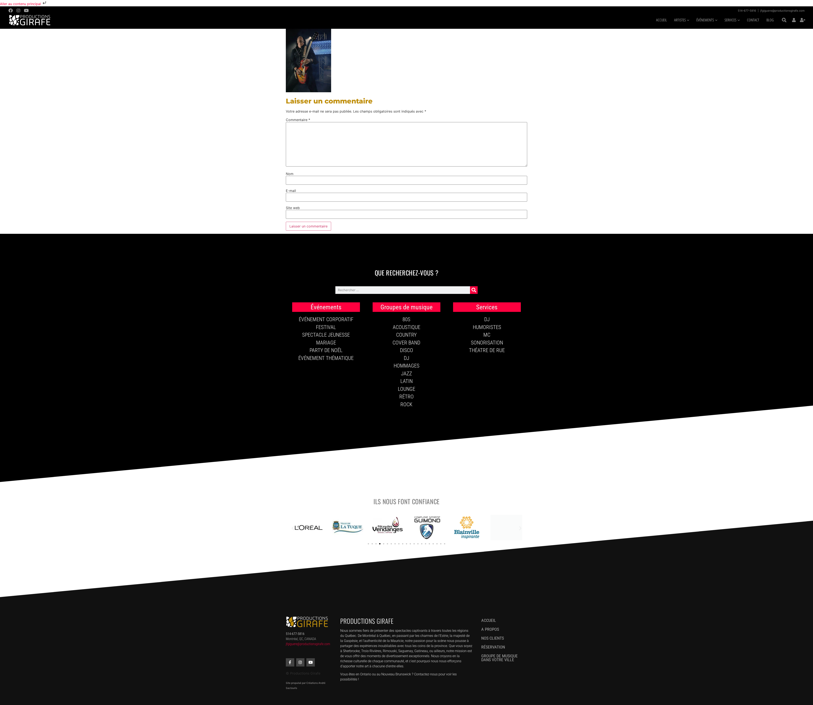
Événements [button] (705, 20)
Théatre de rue (487, 350)
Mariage (326, 343)
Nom (289, 173)
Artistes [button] (680, 20)
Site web (293, 207)
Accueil (661, 20)
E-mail (291, 190)
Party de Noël (326, 350)
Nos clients (492, 638)
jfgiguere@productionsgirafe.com (782, 10)
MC (486, 335)
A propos (490, 629)
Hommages (406, 366)
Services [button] (730, 20)
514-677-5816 (747, 10)
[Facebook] (10, 10)
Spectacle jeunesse (326, 335)
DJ (406, 358)
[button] (784, 20)
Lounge (406, 389)
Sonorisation (487, 343)
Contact (753, 20)
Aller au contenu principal (21, 4)
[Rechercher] (474, 290)
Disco (406, 350)
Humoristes (487, 327)
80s (406, 319)
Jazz (406, 373)
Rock (406, 404)
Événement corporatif (326, 319)
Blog (770, 20)
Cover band (406, 343)
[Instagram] (18, 10)
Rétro (406, 397)
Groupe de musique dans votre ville (499, 657)
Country (406, 335)
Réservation (493, 647)
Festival (326, 327)
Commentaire (298, 119)
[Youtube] (26, 10)
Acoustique (406, 327)
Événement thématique (326, 358)
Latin (406, 381)
